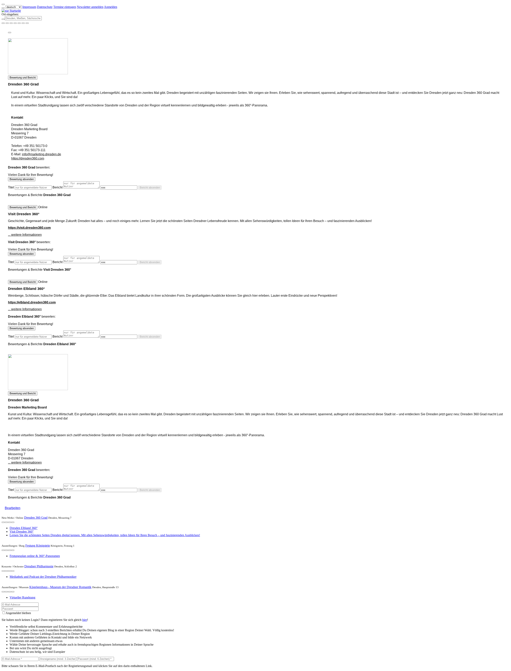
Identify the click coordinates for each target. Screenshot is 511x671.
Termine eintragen (64, 7)
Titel (11, 187)
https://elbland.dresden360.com (32, 302)
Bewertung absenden (22, 179)
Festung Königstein (37, 545)
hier (84, 619)
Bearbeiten (12, 508)
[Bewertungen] (9, 522)
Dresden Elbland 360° (24, 528)
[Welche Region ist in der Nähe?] (3, 23)
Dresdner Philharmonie (38, 566)
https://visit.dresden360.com (29, 227)
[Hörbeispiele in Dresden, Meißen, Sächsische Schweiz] (15, 23)
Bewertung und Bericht (23, 77)
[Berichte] (12, 522)
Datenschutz (44, 7)
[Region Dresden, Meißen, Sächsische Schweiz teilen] (19, 23)
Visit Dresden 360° (22, 531)
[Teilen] (9, 32)
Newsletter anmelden (90, 7)
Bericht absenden (150, 187)
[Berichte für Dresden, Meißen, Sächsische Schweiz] (27, 23)
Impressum (29, 7)
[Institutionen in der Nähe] (3, 522)
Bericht (57, 187)
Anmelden (110, 7)
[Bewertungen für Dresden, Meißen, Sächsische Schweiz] (23, 23)
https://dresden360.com (27, 158)
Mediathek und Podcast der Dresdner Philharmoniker (43, 576)
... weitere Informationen (25, 234)
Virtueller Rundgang (22, 597)
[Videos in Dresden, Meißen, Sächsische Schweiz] (11, 23)
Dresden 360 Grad (36, 517)
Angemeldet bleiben (18, 613)
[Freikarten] (7, 23)
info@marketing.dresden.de (41, 154)
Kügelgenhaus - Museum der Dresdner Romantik (60, 587)
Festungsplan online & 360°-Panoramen (35, 556)
